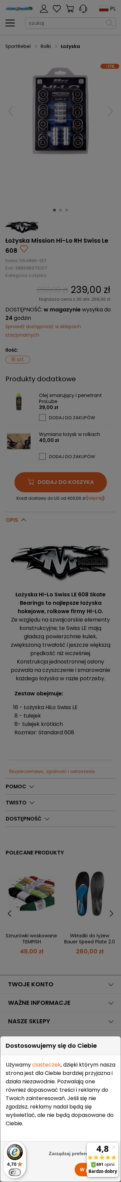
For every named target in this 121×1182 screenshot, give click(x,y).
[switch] (15, 1172)
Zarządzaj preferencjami (76, 1153)
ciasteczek (46, 1065)
